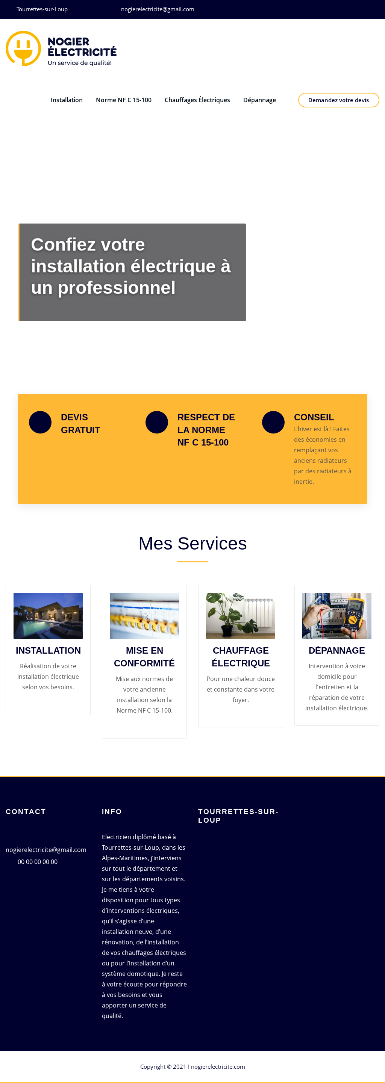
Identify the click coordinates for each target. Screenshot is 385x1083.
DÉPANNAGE (337, 650)
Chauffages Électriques (197, 100)
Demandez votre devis (338, 100)
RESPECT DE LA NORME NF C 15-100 (206, 429)
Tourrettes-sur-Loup (42, 9)
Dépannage (259, 100)
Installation (67, 100)
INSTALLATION (48, 650)
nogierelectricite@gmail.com (157, 9)
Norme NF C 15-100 (124, 100)
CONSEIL (314, 417)
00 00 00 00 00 (38, 862)
